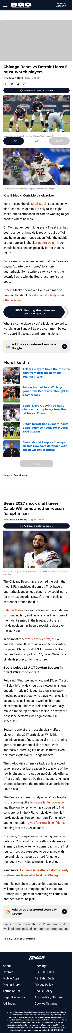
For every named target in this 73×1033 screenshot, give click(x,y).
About (7, 966)
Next (59, 141)
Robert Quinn (47, 242)
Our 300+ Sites (44, 972)
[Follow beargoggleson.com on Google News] (64, 346)
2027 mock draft (39, 639)
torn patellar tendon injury (47, 802)
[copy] (24, 84)
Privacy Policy (43, 984)
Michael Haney (16, 519)
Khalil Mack (39, 203)
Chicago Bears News (24, 938)
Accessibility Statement (50, 997)
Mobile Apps (11, 978)
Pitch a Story (11, 984)
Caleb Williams (13, 610)
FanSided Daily (44, 978)
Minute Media (19, 1012)
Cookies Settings (45, 1003)
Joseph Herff (15, 77)
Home (6, 475)
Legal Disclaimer (14, 997)
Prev (14, 141)
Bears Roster (20, 475)
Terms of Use (12, 991)
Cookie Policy (43, 991)
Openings (40, 966)
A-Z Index (9, 1003)
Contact (8, 972)
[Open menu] (5, 5)
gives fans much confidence (47, 822)
